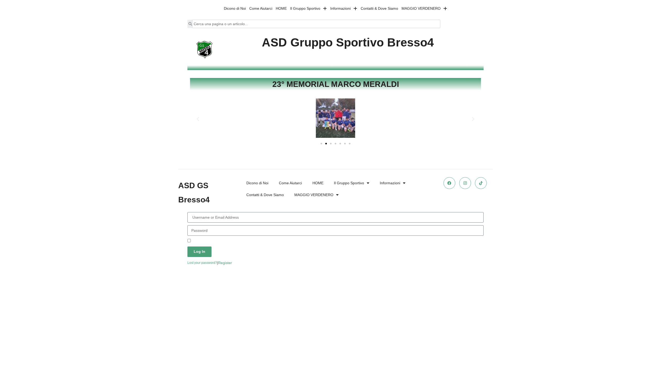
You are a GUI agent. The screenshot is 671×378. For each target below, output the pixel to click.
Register (225, 263)
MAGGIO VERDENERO (421, 8)
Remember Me (204, 241)
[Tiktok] (481, 183)
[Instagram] (465, 183)
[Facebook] (449, 183)
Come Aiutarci (260, 8)
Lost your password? (202, 263)
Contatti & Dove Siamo (379, 8)
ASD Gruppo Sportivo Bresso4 (348, 42)
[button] (198, 119)
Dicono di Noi (235, 8)
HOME (281, 8)
